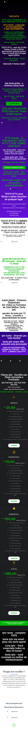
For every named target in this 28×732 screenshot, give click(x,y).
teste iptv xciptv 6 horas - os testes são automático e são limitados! (14, 235)
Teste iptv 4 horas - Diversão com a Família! (14, 119)
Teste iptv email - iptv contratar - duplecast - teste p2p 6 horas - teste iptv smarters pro (14, 227)
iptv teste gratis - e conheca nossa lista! (14, 84)
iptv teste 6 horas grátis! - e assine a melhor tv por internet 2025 (14, 91)
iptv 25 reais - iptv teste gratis (14, 97)
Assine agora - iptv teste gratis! (14, 43)
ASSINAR (14, 445)
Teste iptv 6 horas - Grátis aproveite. (14, 59)
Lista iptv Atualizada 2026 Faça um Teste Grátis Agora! (14, 111)
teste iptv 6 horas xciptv (14, 64)
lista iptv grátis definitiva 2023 (14, 239)
